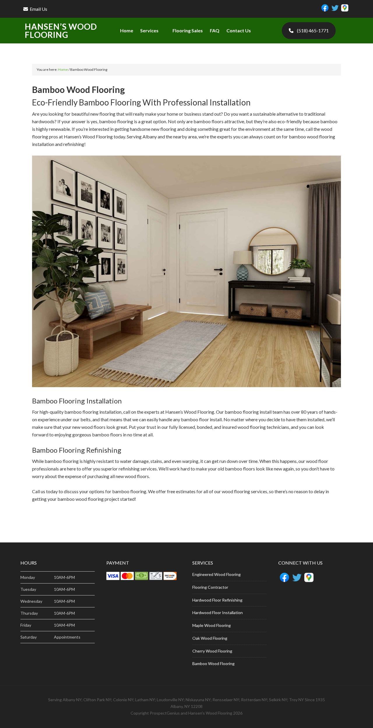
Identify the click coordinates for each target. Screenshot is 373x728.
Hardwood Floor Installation (217, 612)
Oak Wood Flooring (209, 638)
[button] (153, 30)
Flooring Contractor (210, 587)
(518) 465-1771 (313, 30)
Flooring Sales (188, 30)
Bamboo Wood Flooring (213, 663)
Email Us (38, 9)
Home (126, 30)
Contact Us (238, 30)
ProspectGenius (165, 713)
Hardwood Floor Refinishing (217, 599)
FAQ (214, 30)
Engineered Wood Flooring (216, 574)
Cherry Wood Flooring (212, 650)
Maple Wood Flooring (211, 625)
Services (149, 30)
